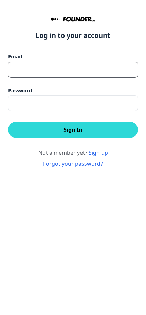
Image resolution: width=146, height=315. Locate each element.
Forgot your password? (73, 163)
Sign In (73, 130)
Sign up (98, 152)
